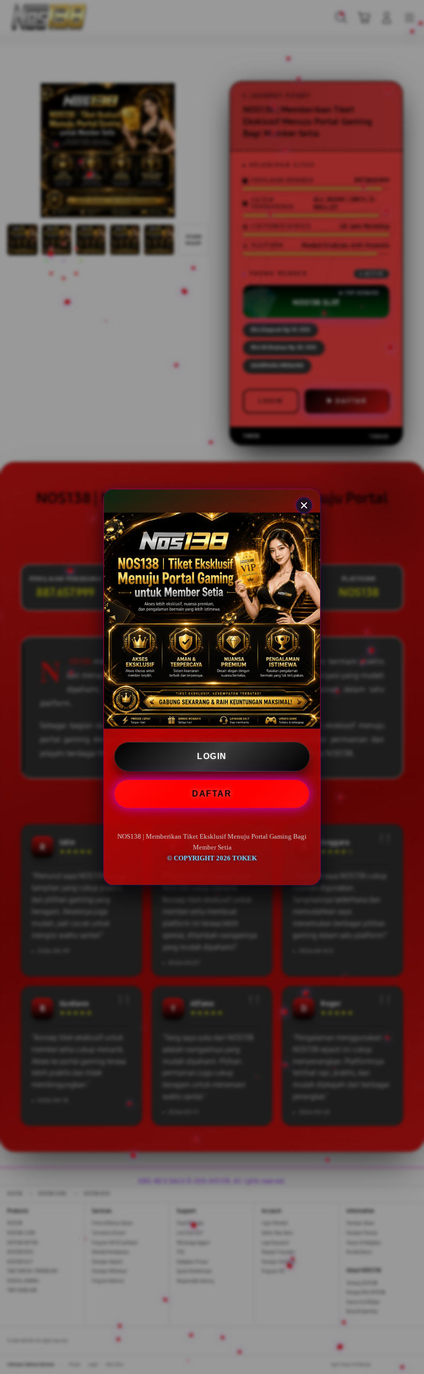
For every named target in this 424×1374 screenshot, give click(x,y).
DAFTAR (212, 794)
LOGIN (212, 756)
